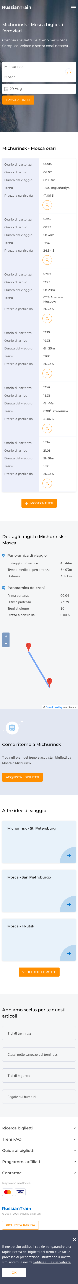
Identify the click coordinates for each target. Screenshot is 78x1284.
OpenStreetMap (54, 707)
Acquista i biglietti (22, 777)
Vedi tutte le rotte (39, 972)
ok (14, 1273)
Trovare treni (18, 100)
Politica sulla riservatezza (52, 1262)
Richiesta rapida (20, 1225)
